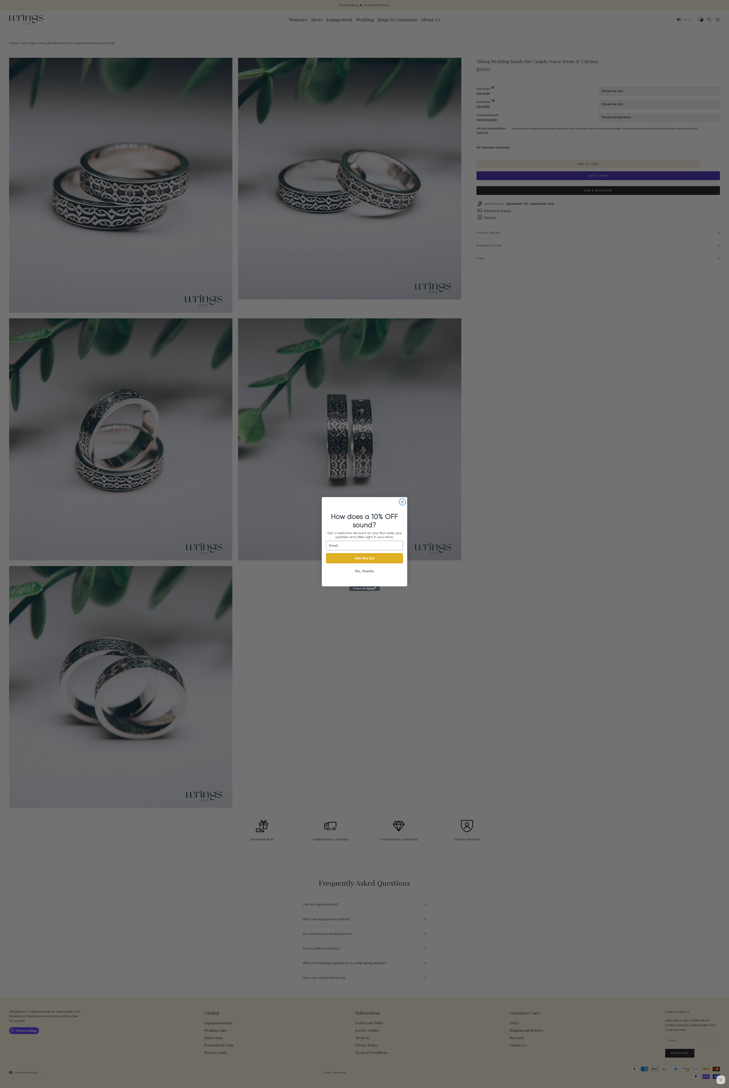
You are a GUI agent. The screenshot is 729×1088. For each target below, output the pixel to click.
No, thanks (364, 571)
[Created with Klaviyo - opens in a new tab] (364, 588)
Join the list (364, 558)
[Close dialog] (402, 502)
